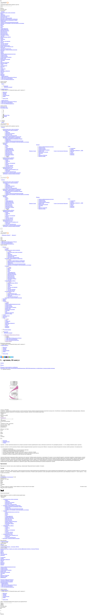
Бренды (2, 552)
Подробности (3, 417)
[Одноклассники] (3, 111)
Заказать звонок (8, 341)
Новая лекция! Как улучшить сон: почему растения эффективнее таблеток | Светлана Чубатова (19, 548)
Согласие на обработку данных (6, 580)
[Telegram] (3, 112)
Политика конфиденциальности (6, 579)
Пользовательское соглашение (6, 581)
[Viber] (8, 357)
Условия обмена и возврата (5, 570)
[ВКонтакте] (1, 357)
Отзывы (4, 442)
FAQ (1, 574)
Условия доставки (4, 569)
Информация (3, 577)
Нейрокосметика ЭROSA (13, 282)
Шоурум (2, 553)
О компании (2, 557)
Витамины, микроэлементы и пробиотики (16, 260)
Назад (7, 248)
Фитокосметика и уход (12, 293)
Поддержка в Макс (4, 107)
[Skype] (11, 357)
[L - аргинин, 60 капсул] (13, 402)
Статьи (1, 561)
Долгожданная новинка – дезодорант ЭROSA (9, 546)
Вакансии (2, 562)
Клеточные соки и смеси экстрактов (15, 252)
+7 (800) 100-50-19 (4, 76)
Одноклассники (6, 95)
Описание (5, 440)
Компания (2, 555)
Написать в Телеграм (4, 575)
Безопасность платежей (5, 572)
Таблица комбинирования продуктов (8, 566)
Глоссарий (2, 573)
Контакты (2, 563)
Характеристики (6, 441)
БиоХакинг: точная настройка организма (46, 368)
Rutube (4, 96)
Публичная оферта (4, 582)
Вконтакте (5, 92)
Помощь (7, 303)
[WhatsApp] (9, 357)
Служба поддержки (4, 541)
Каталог (6, 249)
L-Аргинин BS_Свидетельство (6, 476)
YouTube (4, 94)
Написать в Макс (3, 576)
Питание (9, 268)
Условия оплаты (3, 567)
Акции (1, 551)
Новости (2, 544)
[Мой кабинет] (1, 230)
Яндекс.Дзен (5, 98)
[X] (6, 357)
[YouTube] (3, 113)
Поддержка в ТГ (3, 106)
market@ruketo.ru (4, 89)
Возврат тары (3, 571)
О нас (6, 320)
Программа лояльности (5, 559)
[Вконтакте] (3, 109)
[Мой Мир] (4, 357)
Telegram (4, 93)
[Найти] (1, 7)
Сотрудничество (3, 554)
